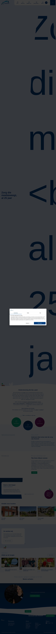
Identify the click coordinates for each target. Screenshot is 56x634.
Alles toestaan (40, 323)
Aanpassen (27, 323)
